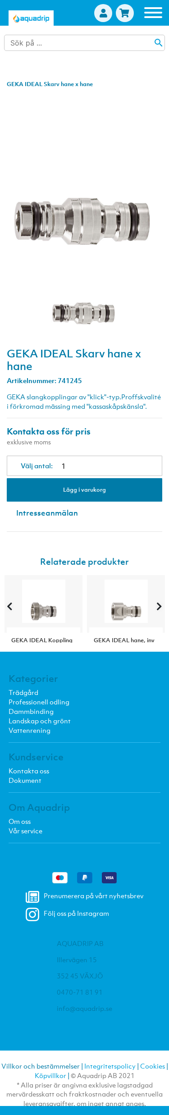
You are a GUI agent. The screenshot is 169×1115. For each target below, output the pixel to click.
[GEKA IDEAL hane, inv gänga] (126, 604)
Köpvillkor (50, 1075)
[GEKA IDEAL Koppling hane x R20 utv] (43, 604)
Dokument (25, 780)
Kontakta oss (29, 770)
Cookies (152, 1065)
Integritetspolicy (110, 1065)
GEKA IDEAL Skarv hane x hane (50, 84)
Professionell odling (39, 701)
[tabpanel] (84, 292)
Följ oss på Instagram (76, 913)
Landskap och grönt (40, 720)
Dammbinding (31, 711)
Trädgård (23, 692)
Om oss (20, 821)
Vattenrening (29, 730)
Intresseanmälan (47, 513)
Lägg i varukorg (84, 490)
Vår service (25, 830)
